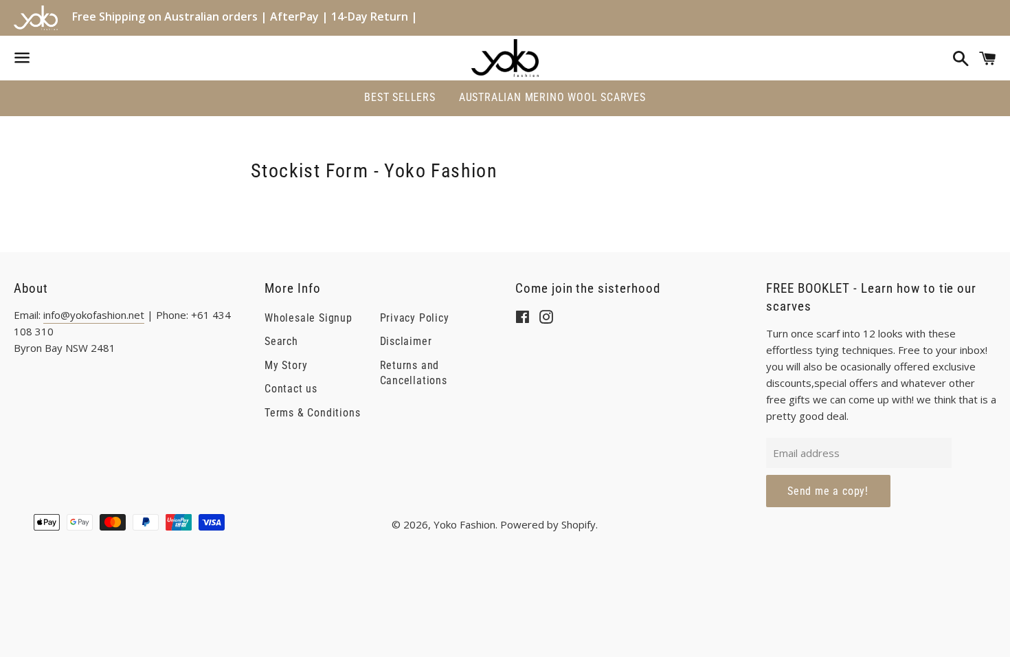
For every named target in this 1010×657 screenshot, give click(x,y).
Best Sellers (400, 97)
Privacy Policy (414, 317)
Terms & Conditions (312, 412)
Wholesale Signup (308, 317)
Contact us (291, 388)
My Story (286, 365)
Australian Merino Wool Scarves (552, 97)
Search (281, 341)
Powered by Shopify (548, 524)
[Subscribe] (828, 491)
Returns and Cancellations (413, 373)
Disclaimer (406, 341)
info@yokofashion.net (93, 315)
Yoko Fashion (464, 524)
